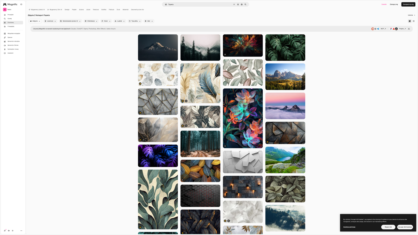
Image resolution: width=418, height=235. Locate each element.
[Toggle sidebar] (21, 4)
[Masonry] (409, 21)
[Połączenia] (5, 230)
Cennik (384, 4)
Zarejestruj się (408, 4)
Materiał (125, 10)
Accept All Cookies (405, 227)
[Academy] (8, 230)
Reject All (388, 227)
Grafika (103, 10)
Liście (88, 10)
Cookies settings (349, 227)
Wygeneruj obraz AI (38, 10)
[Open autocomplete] (165, 4)
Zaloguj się (394, 4)
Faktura (111, 10)
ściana (81, 10)
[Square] (413, 21)
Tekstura (96, 10)
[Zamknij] (409, 29)
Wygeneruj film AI (56, 10)
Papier (74, 10)
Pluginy (401, 29)
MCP (382, 29)
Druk (118, 10)
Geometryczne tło (137, 10)
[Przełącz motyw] (12, 230)
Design (67, 10)
